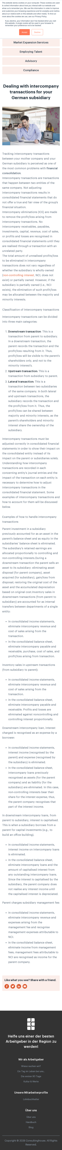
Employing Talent (31, 51)
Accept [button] (24, 32)
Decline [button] (37, 32)
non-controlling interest (18, 275)
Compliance (31, 70)
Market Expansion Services (31, 42)
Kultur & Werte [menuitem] (31, 1081)
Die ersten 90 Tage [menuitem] (31, 1076)
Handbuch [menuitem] (31, 1122)
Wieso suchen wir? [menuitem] (31, 1066)
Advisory (31, 61)
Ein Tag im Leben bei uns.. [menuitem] (31, 1071)
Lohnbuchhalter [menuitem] (31, 1099)
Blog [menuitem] (31, 1127)
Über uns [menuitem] (31, 1117)
